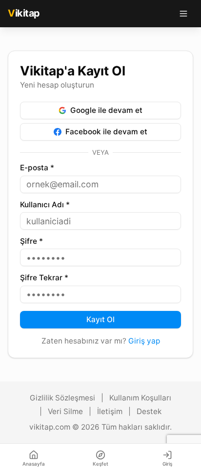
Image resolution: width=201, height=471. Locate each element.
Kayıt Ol (100, 319)
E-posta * (37, 167)
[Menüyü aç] (183, 13)
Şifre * (31, 241)
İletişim (109, 411)
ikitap (24, 13)
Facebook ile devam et (106, 131)
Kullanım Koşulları (140, 397)
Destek (149, 411)
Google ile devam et (106, 110)
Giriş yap (144, 340)
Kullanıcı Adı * (45, 204)
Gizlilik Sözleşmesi (62, 397)
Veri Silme (65, 411)
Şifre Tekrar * (44, 277)
